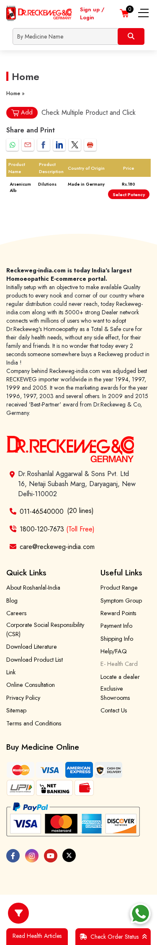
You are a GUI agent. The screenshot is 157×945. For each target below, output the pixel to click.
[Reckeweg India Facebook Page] (13, 855)
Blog (12, 600)
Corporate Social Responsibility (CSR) (45, 629)
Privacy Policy (23, 698)
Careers (16, 613)
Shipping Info (116, 638)
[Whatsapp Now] (140, 913)
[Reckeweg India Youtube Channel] (50, 855)
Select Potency (129, 194)
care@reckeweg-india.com (57, 546)
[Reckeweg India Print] (90, 145)
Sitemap (16, 710)
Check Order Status (114, 936)
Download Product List (34, 659)
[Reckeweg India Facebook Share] (43, 145)
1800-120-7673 (57, 529)
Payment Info (116, 625)
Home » (15, 93)
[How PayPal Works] (73, 820)
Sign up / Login (92, 13)
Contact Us (113, 710)
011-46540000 (42, 511)
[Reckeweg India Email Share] (28, 145)
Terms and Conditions (34, 723)
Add (27, 112)
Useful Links (121, 572)
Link (10, 672)
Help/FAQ (113, 651)
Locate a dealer (120, 677)
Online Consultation (30, 685)
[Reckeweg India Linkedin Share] (59, 145)
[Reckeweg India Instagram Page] (32, 855)
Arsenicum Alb (20, 187)
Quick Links (26, 572)
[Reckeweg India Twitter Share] (75, 145)
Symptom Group (121, 600)
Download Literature (31, 646)
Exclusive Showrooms (115, 693)
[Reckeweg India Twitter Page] (69, 855)
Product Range (119, 587)
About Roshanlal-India (33, 587)
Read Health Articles (37, 936)
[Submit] (131, 36)
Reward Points (118, 613)
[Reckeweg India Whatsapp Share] (12, 145)
